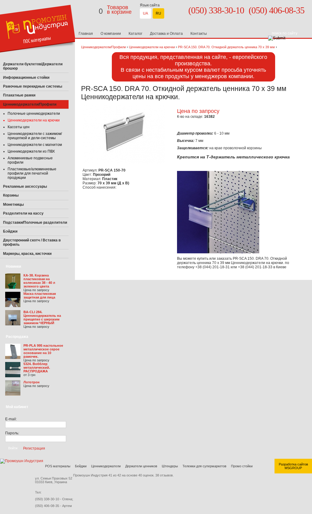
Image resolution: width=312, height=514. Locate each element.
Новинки (13, 266)
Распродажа (17, 337)
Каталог (135, 33)
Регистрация (34, 448)
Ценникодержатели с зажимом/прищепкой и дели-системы (35, 136)
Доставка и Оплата (166, 33)
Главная (86, 33)
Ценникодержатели (106, 466)
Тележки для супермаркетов (204, 466)
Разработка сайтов (293, 464)
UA (145, 13)
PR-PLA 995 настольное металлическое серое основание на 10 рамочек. (43, 351)
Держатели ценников (141, 466)
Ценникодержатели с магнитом (35, 145)
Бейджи (81, 466)
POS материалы (57, 466)
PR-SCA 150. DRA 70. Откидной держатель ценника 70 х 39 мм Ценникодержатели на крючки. (232, 260)
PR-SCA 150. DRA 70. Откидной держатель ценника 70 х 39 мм (226, 47)
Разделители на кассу (23, 213)
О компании (111, 33)
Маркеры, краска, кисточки (27, 254)
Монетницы (13, 204)
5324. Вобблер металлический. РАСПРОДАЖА (36, 367)
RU (158, 13)
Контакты (198, 33)
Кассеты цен (19, 127)
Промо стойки (242, 466)
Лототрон (31, 382)
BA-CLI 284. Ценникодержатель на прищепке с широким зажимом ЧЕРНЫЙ (42, 317)
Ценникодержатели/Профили (103, 47)
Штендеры (170, 466)
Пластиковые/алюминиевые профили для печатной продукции (32, 173)
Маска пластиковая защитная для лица (39, 295)
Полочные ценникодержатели (34, 113)
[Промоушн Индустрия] (38, 58)
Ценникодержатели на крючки (34, 120)
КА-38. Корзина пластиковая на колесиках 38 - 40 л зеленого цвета (39, 280)
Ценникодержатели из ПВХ (31, 151)
